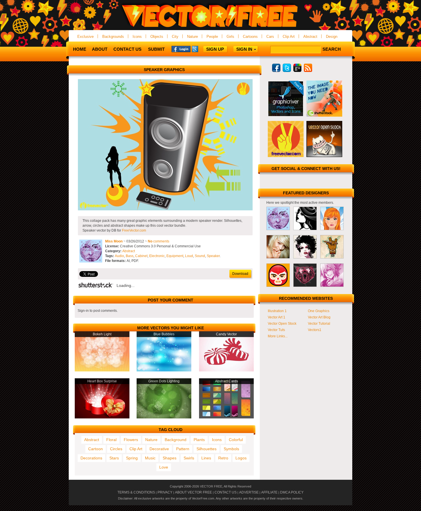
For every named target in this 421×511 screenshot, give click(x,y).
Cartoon (95, 449)
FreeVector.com (134, 230)
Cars (270, 36)
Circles (116, 449)
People (212, 36)
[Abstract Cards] (226, 417)
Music (150, 458)
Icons (137, 36)
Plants (199, 439)
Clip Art (289, 36)
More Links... (278, 336)
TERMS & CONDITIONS (136, 492)
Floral (111, 439)
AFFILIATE (269, 492)
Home (79, 49)
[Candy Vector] (226, 370)
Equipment (174, 256)
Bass (129, 256)
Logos (241, 458)
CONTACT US (226, 492)
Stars (114, 458)
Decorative (159, 449)
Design (331, 36)
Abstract (310, 36)
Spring (132, 458)
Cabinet (141, 256)
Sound (200, 256)
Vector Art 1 (276, 317)
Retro (223, 458)
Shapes (169, 458)
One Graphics (318, 311)
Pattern (182, 449)
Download (240, 274)
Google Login (201, 49)
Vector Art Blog (319, 317)
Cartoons (250, 36)
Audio (119, 256)
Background (175, 439)
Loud (189, 256)
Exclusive (85, 36)
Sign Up (215, 49)
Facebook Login (181, 49)
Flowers (131, 439)
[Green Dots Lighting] (164, 417)
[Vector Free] (210, 28)
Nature (192, 36)
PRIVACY (165, 492)
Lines (206, 458)
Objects (156, 36)
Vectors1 (314, 330)
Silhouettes (206, 449)
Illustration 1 (277, 311)
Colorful (236, 439)
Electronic (157, 256)
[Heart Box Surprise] (102, 417)
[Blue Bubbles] (164, 370)
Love (163, 467)
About (99, 49)
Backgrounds (113, 36)
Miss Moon (114, 241)
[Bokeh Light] (102, 370)
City (175, 36)
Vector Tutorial (319, 324)
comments (158, 241)
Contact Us (127, 49)
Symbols (231, 449)
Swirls (189, 458)
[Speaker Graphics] (165, 209)
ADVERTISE (249, 492)
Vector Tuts (276, 330)
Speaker (213, 256)
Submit (156, 49)
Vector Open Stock (282, 324)
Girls (230, 36)
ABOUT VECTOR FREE (193, 492)
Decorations (91, 458)
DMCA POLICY (292, 492)
